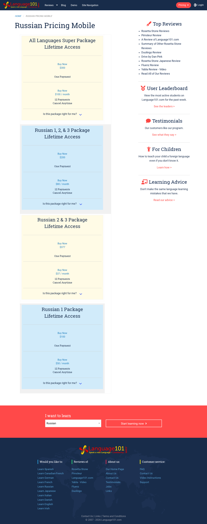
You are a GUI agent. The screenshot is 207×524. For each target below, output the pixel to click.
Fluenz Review (150, 65)
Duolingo (77, 490)
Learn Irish (44, 508)
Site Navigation (90, 5)
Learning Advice (168, 182)
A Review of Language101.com (160, 39)
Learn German (46, 477)
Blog (63, 5)
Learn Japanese (47, 490)
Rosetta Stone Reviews (155, 31)
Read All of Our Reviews (155, 73)
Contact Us (112, 477)
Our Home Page (115, 469)
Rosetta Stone (80, 469)
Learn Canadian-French (51, 473)
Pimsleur (77, 473)
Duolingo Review (151, 52)
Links (109, 490)
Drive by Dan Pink (151, 56)
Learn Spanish (46, 469)
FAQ (142, 469)
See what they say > (164, 134)
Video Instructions (150, 477)
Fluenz (75, 486)
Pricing (182, 5)
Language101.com (82, 477)
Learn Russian (45, 486)
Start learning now (133, 423)
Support (144, 482)
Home (18, 16)
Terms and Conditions (114, 516)
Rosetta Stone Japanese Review (160, 60)
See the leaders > (164, 106)
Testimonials (167, 120)
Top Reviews (167, 23)
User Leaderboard (167, 88)
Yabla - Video (79, 482)
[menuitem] (21, 5)
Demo (74, 5)
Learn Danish (45, 499)
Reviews (49, 5)
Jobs (109, 486)
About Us (111, 473)
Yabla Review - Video (153, 69)
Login (201, 4)
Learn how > (164, 167)
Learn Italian (45, 495)
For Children (166, 149)
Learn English (45, 504)
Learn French (45, 482)
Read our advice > (164, 200)
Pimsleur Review (151, 35)
